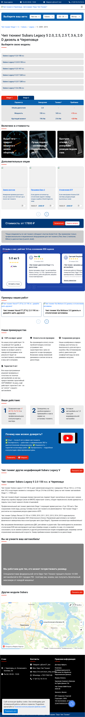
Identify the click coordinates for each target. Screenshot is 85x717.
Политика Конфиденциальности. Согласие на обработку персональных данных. (63, 671)
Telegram (23, 458)
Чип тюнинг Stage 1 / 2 (10, 27)
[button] (47, 214)
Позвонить (11, 458)
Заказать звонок (61, 692)
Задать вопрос (72, 223)
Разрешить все (10, 711)
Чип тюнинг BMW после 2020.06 (63, 688)
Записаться (58, 223)
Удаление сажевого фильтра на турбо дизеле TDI (65, 682)
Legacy (31, 27)
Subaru (24, 27)
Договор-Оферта (61, 665)
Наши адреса (8, 2)
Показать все (77, 471)
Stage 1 (9, 98)
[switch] (23, 205)
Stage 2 (26, 98)
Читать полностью (70, 280)
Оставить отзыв (14, 284)
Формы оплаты (60, 678)
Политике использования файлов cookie (30, 707)
